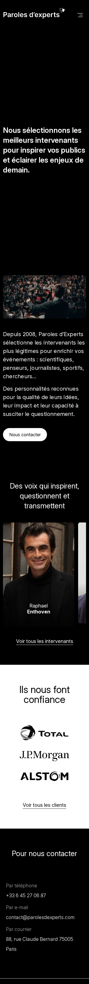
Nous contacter (25, 434)
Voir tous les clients (44, 805)
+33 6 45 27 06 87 (26, 895)
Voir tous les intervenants (44, 641)
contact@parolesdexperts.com (40, 917)
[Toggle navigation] (80, 14)
